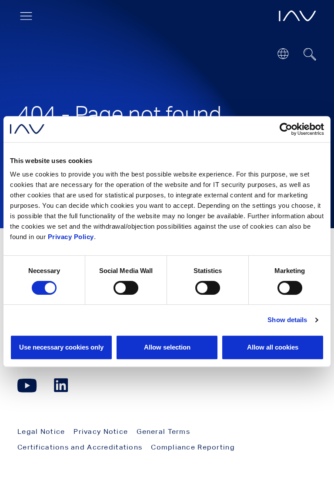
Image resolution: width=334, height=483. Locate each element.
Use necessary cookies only (61, 347)
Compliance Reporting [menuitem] (193, 447)
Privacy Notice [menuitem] (100, 431)
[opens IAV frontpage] (297, 15)
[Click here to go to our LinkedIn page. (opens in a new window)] (62, 385)
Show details (287, 319)
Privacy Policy (71, 236)
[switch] (126, 288)
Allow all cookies (272, 347)
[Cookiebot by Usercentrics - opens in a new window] (286, 129)
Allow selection (167, 347)
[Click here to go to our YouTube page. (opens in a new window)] (27, 385)
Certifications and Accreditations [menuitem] (79, 447)
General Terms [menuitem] (163, 431)
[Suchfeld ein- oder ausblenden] (310, 54)
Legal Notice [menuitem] (41, 431)
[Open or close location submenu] (283, 53)
